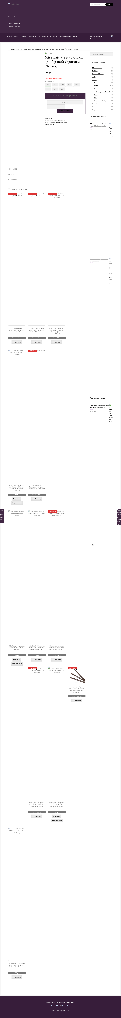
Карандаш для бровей (34, 49)
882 (76, 85)
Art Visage (95, 71)
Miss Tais (51, 124)
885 (62, 89)
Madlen (94, 83)
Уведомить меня (65, 110)
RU (93, 545)
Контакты (75, 36)
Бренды (16, 36)
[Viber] (69, 1007)
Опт (40, 36)
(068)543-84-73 (71, 1002)
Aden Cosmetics (97, 68)
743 (62, 85)
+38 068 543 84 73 (14, 26)
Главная (10, 36)
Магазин (24, 36)
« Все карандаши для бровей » (58, 122)
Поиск (109, 4)
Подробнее (16, 499)
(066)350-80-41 (61, 1002)
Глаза (95, 95)
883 (48, 89)
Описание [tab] (12, 169)
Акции (44, 36)
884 (55, 89)
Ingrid (93, 77)
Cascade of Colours (98, 74)
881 (69, 85)
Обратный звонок (14, 17)
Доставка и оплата (65, 36)
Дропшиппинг (32, 36)
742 (55, 85)
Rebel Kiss (95, 103)
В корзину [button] (18, 342)
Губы (95, 98)
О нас (49, 36)
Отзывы (54, 36)
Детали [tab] (11, 174)
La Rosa (94, 80)
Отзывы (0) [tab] (12, 179)
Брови (25, 49)
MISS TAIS (19, 49)
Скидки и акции (97, 109)
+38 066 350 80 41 (14, 24)
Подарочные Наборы (100, 100)
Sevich (94, 106)
